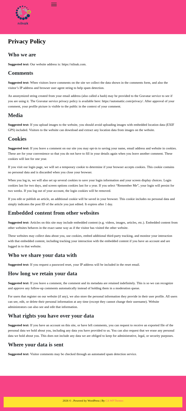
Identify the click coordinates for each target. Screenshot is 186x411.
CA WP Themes (114, 400)
